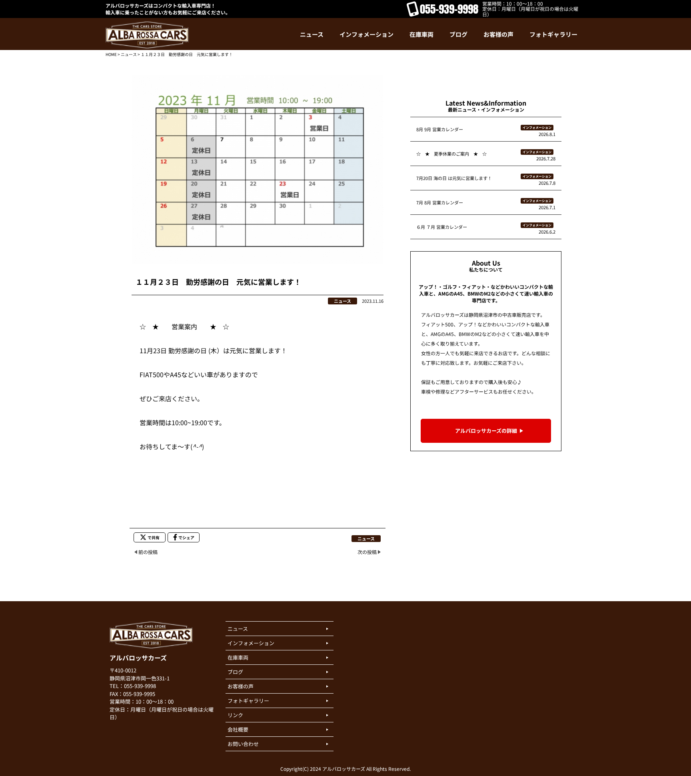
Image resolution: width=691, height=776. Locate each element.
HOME (111, 54)
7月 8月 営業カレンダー (439, 202)
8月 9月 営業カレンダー (439, 129)
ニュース (129, 54)
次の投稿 (367, 551)
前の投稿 (148, 551)
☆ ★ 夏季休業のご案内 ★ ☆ (451, 153)
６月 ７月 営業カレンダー (441, 227)
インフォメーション (537, 127)
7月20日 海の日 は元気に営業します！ (454, 178)
